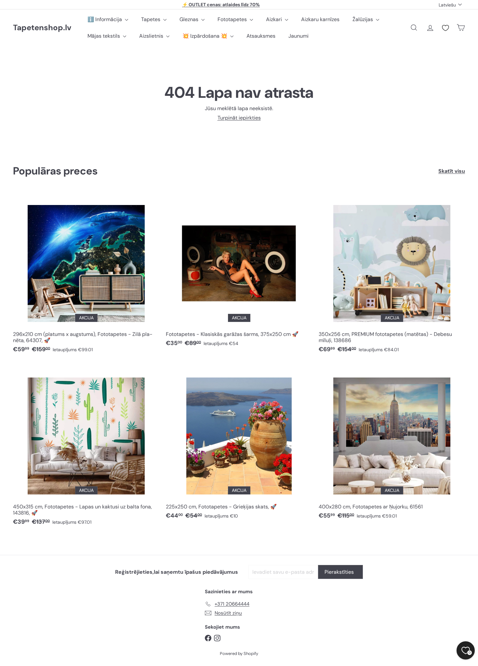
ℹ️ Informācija (105, 19)
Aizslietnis (152, 35)
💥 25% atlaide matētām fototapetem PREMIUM (221, 4)
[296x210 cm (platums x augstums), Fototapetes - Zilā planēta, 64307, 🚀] (86, 275)
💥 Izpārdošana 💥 (205, 35)
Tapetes (151, 19)
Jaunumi (298, 35)
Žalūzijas (363, 19)
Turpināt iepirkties (239, 117)
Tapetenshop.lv (42, 27)
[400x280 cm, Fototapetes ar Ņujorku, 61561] (392, 444)
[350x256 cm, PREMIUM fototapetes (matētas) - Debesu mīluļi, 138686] (392, 275)
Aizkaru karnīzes (320, 19)
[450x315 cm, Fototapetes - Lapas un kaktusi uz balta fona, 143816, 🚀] (86, 447)
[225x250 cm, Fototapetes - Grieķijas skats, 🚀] (239, 444)
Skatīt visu (451, 171)
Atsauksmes (260, 35)
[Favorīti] (445, 27)
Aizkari (274, 19)
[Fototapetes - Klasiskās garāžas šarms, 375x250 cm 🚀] (239, 271)
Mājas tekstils (104, 35)
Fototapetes (233, 19)
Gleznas (189, 19)
